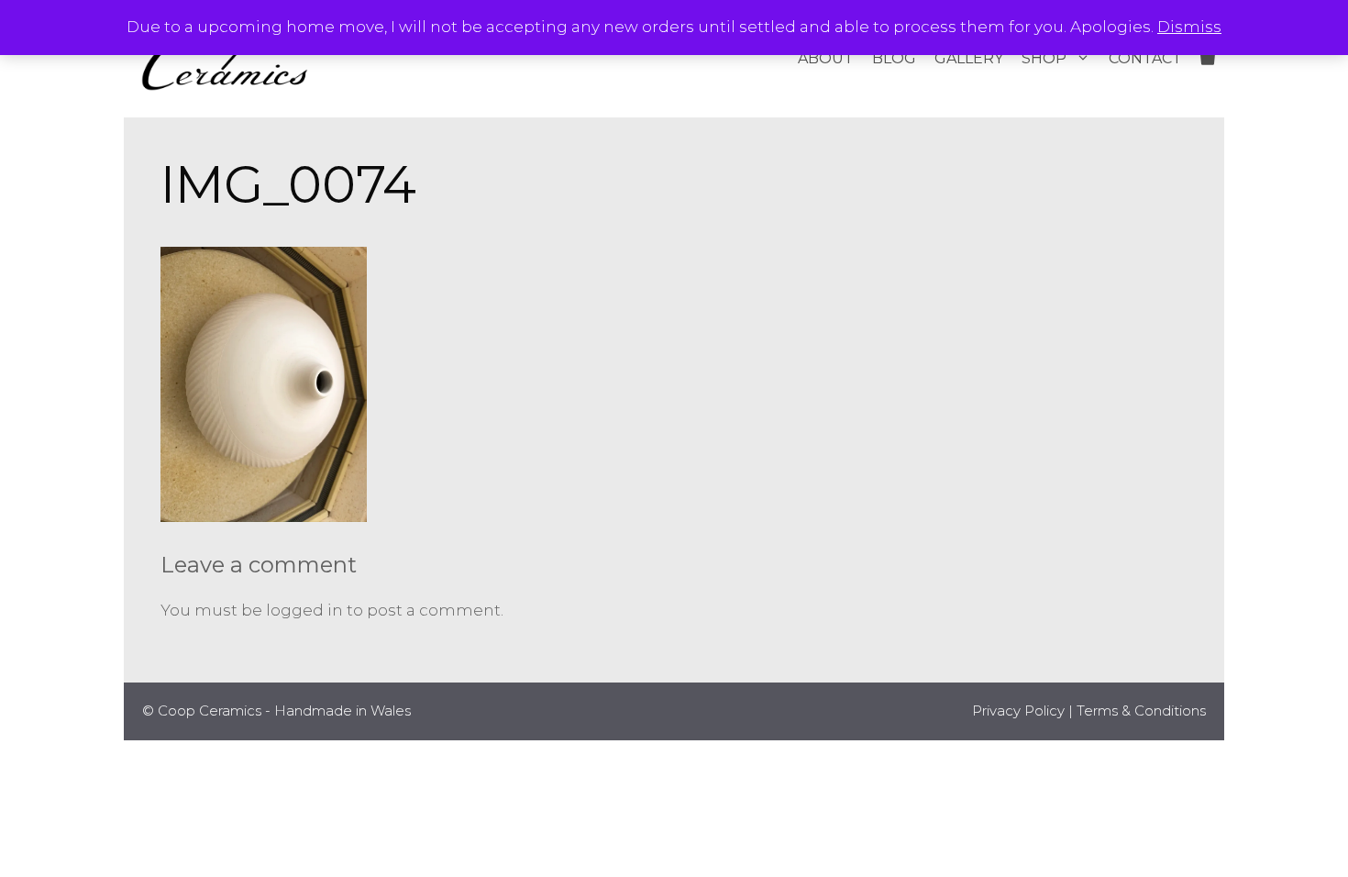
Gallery (968, 58)
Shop (1044, 58)
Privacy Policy (1018, 710)
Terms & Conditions (1141, 710)
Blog (894, 58)
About (826, 58)
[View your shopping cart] (1207, 58)
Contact (1145, 58)
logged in (304, 610)
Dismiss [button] (1189, 26)
